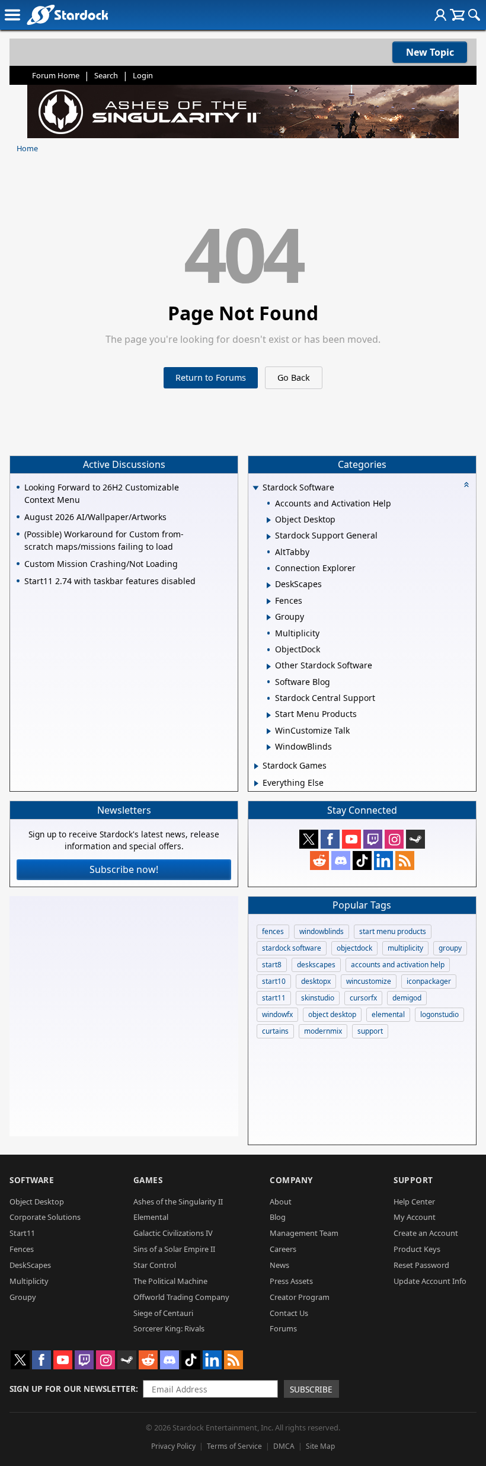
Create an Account (426, 1233)
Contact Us (289, 1313)
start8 (272, 965)
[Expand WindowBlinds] (269, 747)
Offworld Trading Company (181, 1297)
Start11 (22, 1233)
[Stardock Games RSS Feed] (404, 860)
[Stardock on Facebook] (330, 839)
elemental (388, 1014)
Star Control (154, 1265)
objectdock (354, 948)
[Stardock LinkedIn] (383, 860)
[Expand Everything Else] (256, 783)
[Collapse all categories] (466, 484)
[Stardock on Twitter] (308, 839)
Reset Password (421, 1265)
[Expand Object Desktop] (269, 520)
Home (27, 148)
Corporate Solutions (45, 1217)
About (281, 1201)
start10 (274, 981)
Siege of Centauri (163, 1313)
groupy (450, 948)
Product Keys (417, 1249)
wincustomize (368, 981)
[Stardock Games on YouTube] (351, 839)
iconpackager (429, 981)
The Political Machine (170, 1281)
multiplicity (405, 948)
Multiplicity (29, 1281)
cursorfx (363, 998)
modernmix (323, 1031)
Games (148, 1179)
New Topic (430, 52)
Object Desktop (36, 1201)
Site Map (320, 1446)
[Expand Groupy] (269, 617)
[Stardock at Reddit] (319, 860)
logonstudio (439, 1014)
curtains (275, 1031)
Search (106, 75)
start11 (274, 998)
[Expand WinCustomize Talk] (269, 731)
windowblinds (321, 931)
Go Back (293, 377)
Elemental (150, 1217)
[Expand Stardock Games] (256, 766)
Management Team (304, 1233)
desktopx (316, 981)
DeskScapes (30, 1265)
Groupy (22, 1297)
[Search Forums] (474, 15)
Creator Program (300, 1297)
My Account (415, 1217)
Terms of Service (234, 1446)
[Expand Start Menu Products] (269, 715)
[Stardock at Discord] (340, 860)
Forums (283, 1328)
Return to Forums (210, 377)
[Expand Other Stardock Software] (269, 667)
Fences (21, 1249)
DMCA (284, 1446)
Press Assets (291, 1281)
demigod (406, 998)
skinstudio (317, 998)
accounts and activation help (398, 965)
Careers (283, 1249)
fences (273, 931)
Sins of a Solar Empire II (174, 1249)
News (279, 1265)
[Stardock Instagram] (394, 839)
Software (31, 1179)
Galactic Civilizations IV (173, 1233)
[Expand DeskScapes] (269, 585)
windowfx (277, 1014)
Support (413, 1179)
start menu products (392, 931)
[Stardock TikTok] (362, 860)
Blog (278, 1217)
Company (291, 1179)
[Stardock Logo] (67, 14)
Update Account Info (430, 1281)
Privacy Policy (173, 1446)
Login (143, 75)
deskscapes (316, 965)
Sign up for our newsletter (72, 1388)
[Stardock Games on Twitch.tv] (372, 839)
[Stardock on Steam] (415, 839)
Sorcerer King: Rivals (168, 1328)
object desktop (332, 1014)
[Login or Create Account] (440, 15)
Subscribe (311, 1389)
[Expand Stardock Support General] (269, 537)
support (370, 1031)
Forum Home (55, 75)
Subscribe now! (123, 869)
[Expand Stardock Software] (255, 488)
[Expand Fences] (269, 601)
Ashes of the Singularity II (178, 1201)
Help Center (414, 1201)
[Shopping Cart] (457, 15)
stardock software (291, 948)
